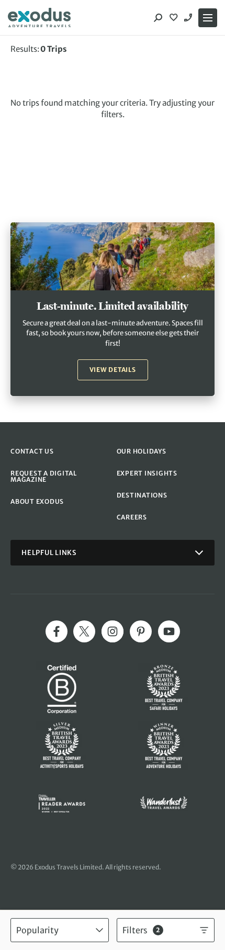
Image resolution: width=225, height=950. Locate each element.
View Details (112, 370)
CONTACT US (32, 451)
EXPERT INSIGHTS (147, 473)
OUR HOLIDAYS (141, 451)
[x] (84, 631)
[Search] (158, 18)
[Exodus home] (39, 18)
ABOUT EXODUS (37, 501)
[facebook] (57, 631)
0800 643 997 (189, 18)
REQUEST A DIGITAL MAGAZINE (43, 476)
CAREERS (132, 517)
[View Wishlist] (175, 18)
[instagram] (112, 631)
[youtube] (169, 631)
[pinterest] (141, 631)
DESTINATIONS (142, 495)
